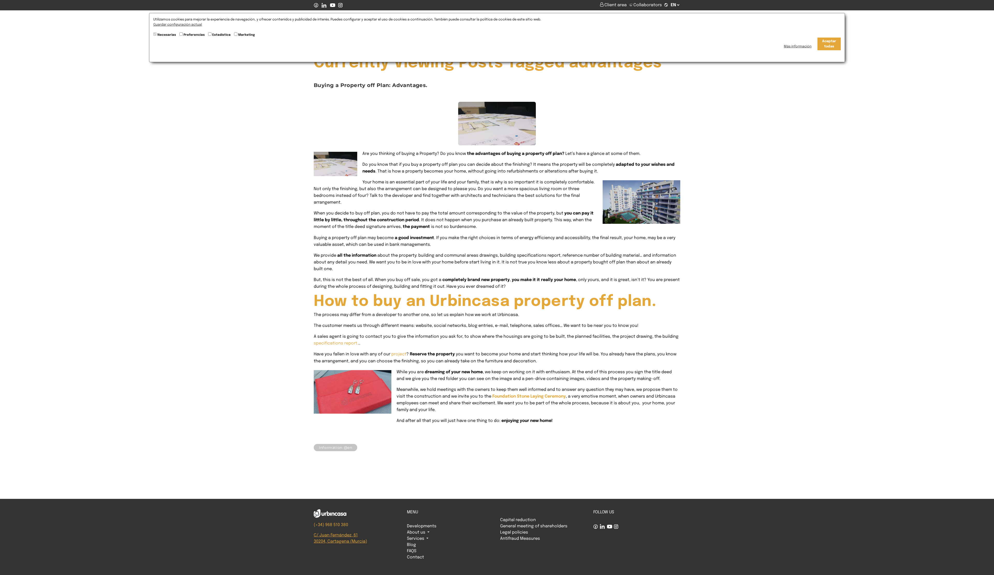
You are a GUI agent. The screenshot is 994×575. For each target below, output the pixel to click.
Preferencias (194, 35)
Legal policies (514, 532)
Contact (415, 557)
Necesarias (166, 35)
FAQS (411, 551)
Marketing (246, 35)
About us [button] (416, 532)
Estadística (221, 35)
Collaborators (647, 5)
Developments (421, 526)
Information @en (335, 447)
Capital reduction (518, 520)
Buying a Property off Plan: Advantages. (370, 85)
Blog (411, 545)
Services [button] (416, 538)
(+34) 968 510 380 (331, 525)
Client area (616, 5)
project (398, 354)
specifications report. (336, 343)
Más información (798, 46)
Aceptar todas (829, 44)
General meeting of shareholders (533, 526)
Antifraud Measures (520, 538)
